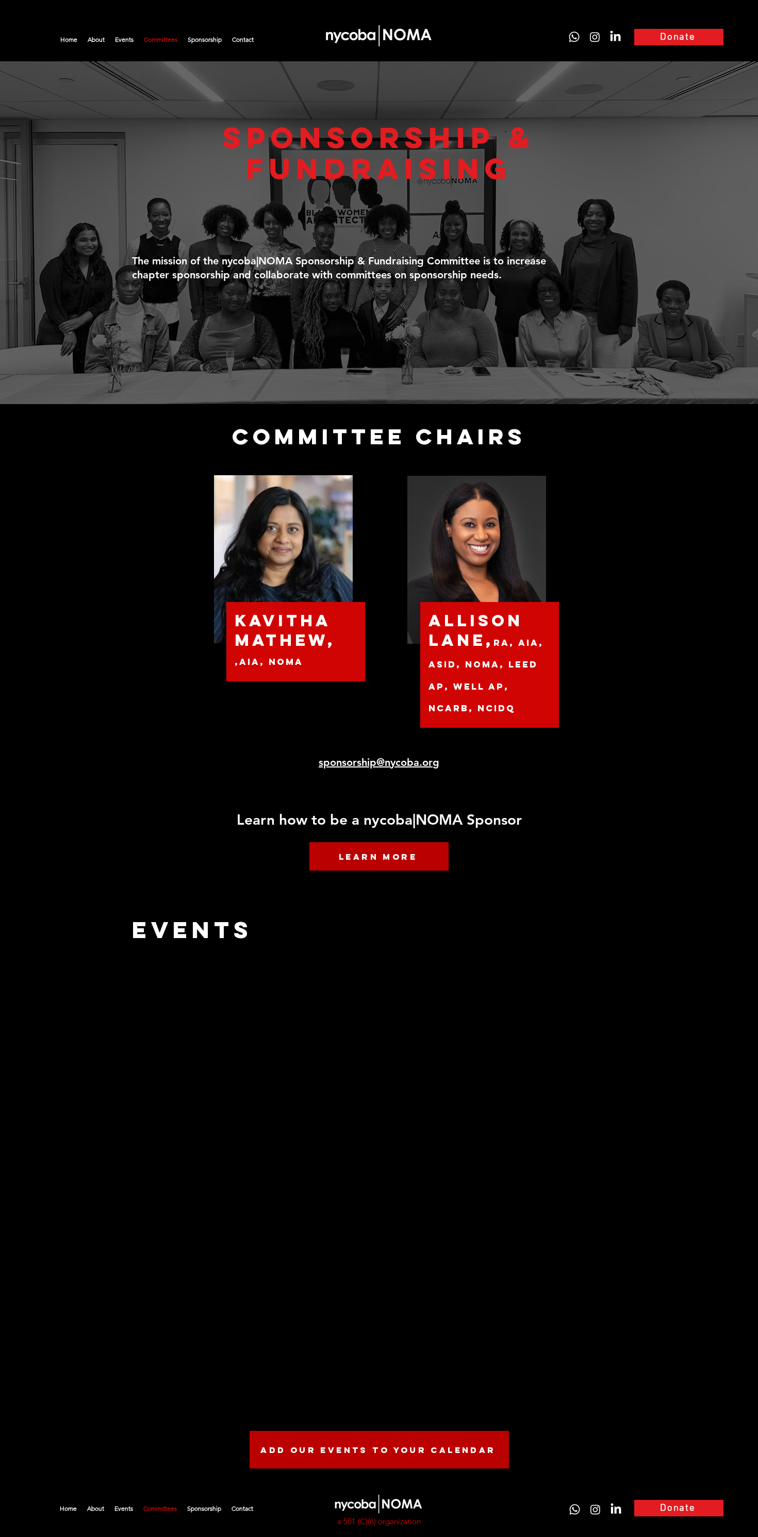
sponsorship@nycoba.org (379, 762)
